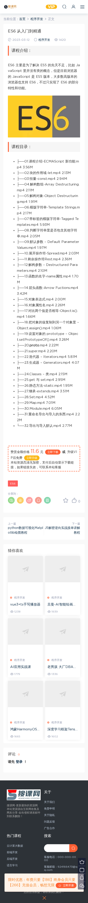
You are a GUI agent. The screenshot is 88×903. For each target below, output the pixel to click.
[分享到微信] (11, 500)
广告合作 (49, 828)
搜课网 (10, 7)
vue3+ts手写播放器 (25, 604)
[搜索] (64, 6)
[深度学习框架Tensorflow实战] (62, 694)
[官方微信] (82, 885)
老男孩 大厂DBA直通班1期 (62, 667)
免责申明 (49, 808)
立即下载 (52, 452)
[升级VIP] (82, 862)
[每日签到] (82, 870)
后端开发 (12, 858)
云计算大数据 (15, 845)
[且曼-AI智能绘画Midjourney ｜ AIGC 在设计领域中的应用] (62, 569)
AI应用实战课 (20, 667)
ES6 (13, 483)
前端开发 (12, 852)
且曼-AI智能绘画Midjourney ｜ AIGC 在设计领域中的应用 (62, 605)
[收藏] (65, 500)
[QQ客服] (82, 878)
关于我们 (49, 802)
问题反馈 (49, 821)
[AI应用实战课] (25, 631)
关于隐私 (49, 815)
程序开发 (44, 40)
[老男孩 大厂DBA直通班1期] (62, 631)
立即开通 (67, 885)
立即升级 (31, 458)
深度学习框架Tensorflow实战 (62, 730)
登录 (19, 762)
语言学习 (12, 865)
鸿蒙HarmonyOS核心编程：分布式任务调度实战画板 (25, 730)
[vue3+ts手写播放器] (25, 569)
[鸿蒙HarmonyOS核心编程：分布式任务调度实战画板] (25, 694)
